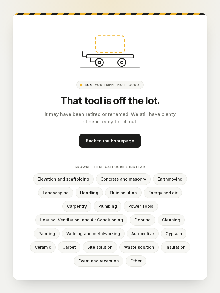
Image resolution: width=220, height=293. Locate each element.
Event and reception (98, 260)
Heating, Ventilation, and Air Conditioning (81, 219)
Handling (89, 192)
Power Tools (140, 206)
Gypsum (174, 233)
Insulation (176, 247)
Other (136, 260)
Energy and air (162, 192)
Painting (46, 233)
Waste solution (139, 247)
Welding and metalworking (93, 233)
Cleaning (171, 219)
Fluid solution (123, 192)
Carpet (69, 247)
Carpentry (77, 206)
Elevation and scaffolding (63, 179)
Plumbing (107, 206)
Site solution (100, 247)
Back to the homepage (110, 141)
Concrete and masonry (123, 179)
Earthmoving (170, 179)
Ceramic (43, 247)
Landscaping (56, 192)
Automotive (142, 233)
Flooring (142, 219)
